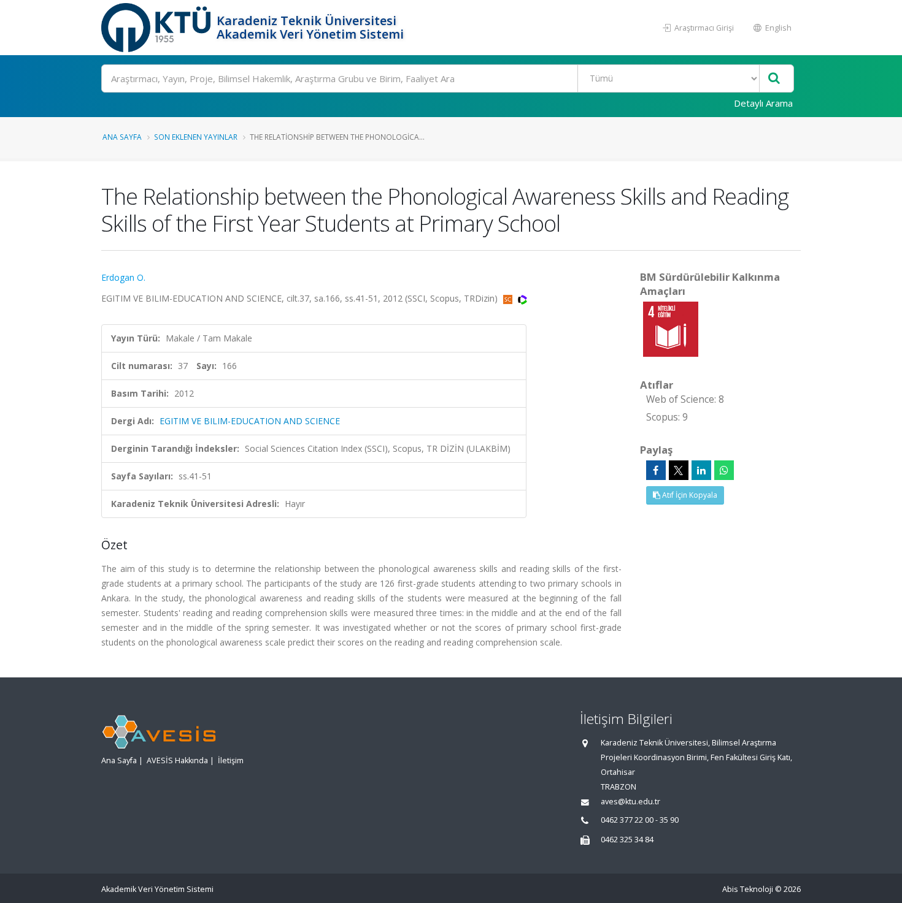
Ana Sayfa (122, 137)
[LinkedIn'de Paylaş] (701, 470)
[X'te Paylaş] (678, 470)
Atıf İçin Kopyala (688, 495)
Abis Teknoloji (747, 889)
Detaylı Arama (763, 103)
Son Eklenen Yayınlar (195, 137)
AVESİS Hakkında (177, 760)
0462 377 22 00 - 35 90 (640, 820)
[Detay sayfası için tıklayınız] (670, 328)
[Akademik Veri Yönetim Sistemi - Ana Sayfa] (157, 27)
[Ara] (774, 79)
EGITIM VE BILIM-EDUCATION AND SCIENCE (250, 421)
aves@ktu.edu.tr (630, 801)
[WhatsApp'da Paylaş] (724, 470)
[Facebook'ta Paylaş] (656, 470)
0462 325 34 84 (627, 839)
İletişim (231, 760)
